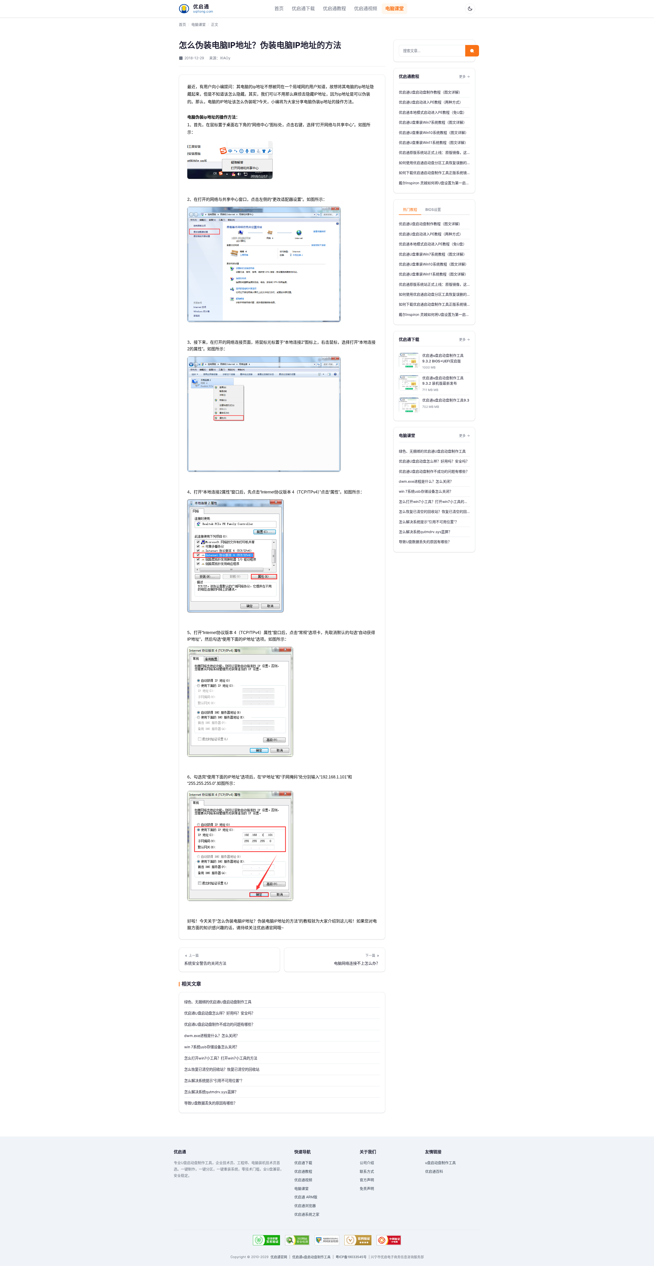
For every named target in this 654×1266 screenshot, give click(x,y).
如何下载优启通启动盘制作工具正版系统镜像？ (433, 173)
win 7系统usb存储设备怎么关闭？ (211, 1047)
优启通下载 (303, 8)
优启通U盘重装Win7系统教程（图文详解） (433, 122)
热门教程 (410, 209)
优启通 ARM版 (305, 1197)
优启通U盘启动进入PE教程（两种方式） (431, 102)
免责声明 (367, 1188)
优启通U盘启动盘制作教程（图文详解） (430, 92)
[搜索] (472, 50)
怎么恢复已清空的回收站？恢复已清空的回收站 (221, 1069)
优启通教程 (334, 8)
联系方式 (367, 1171)
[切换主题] (470, 9)
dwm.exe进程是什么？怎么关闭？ (211, 1035)
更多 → (464, 76)
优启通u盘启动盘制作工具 (311, 1257)
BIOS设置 (433, 209)
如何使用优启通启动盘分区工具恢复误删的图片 (433, 163)
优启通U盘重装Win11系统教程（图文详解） (433, 142)
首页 (279, 8)
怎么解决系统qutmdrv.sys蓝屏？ (211, 1092)
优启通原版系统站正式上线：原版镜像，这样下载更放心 (433, 152)
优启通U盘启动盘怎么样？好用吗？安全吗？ (219, 1013)
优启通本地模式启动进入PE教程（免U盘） (432, 112)
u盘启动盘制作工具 (440, 1162)
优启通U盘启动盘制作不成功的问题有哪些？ (219, 1024)
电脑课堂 (394, 8)
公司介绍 (367, 1162)
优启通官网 (279, 1257)
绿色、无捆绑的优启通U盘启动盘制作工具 (217, 1002)
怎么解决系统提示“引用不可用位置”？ (214, 1080)
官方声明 (367, 1180)
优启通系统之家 (306, 1214)
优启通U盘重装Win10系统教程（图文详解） (434, 132)
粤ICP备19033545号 (351, 1257)
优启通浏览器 (305, 1205)
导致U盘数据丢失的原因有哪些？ (210, 1103)
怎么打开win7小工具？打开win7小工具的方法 (220, 1058)
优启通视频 (365, 8)
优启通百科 (434, 1171)
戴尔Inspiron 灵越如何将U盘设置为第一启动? (432, 183)
